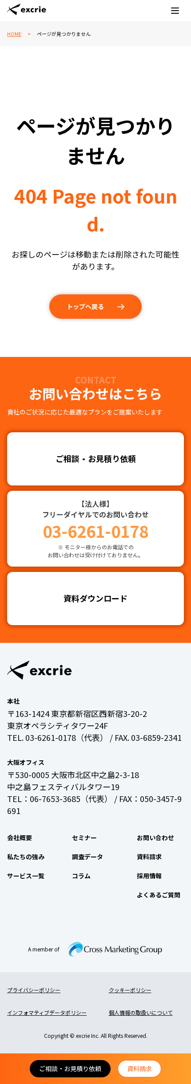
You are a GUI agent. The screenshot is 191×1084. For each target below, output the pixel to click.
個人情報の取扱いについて (141, 1012)
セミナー (84, 837)
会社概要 (19, 837)
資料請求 (139, 1068)
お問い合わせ (155, 837)
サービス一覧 (25, 875)
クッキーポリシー (130, 990)
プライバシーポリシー (33, 990)
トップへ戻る (85, 306)
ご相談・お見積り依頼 (70, 1068)
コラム (81, 875)
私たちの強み (25, 856)
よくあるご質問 (158, 894)
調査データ (87, 856)
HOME (14, 33)
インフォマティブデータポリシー (47, 1012)
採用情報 (149, 875)
